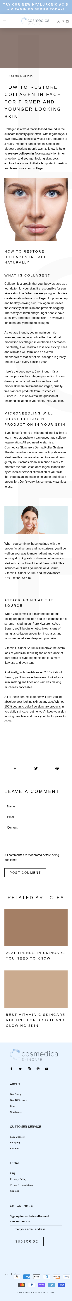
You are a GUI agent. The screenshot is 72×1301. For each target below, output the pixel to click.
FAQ (12, 1173)
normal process (14, 376)
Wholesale (16, 1111)
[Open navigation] (4, 20)
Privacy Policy (18, 1179)
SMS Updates (17, 1136)
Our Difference (18, 1100)
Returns (14, 1148)
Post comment (25, 872)
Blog (12, 1106)
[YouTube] (46, 1068)
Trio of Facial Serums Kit (41, 563)
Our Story (15, 1094)
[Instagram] (29, 1068)
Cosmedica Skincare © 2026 (36, 1293)
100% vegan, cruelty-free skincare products (32, 706)
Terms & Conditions (21, 1185)
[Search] (63, 20)
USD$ (8, 1274)
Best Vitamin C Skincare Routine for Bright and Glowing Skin (35, 1020)
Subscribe (26, 1241)
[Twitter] (20, 1068)
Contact (14, 1190)
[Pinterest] (38, 1068)
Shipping (15, 1142)
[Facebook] (11, 1068)
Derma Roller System (49, 447)
